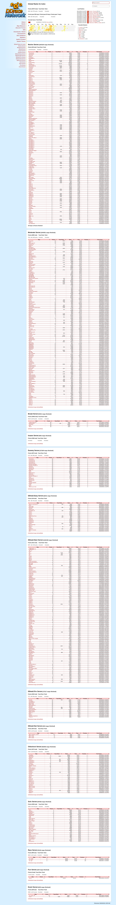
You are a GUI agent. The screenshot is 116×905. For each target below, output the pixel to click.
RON (30, 470)
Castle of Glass (32, 567)
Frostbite (31, 599)
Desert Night (32, 820)
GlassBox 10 (32, 510)
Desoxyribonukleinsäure (34, 307)
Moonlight (31, 177)
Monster (31, 258)
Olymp (30, 351)
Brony (30, 288)
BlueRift (31, 564)
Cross (30, 298)
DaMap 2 (31, 577)
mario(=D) (31, 634)
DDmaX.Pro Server (21, 57)
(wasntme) (31, 87)
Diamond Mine (96, 15)
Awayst (30, 279)
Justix (30, 251)
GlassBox (31, 139)
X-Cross (31, 681)
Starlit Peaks (32, 386)
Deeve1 (30, 581)
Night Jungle (32, 711)
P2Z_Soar (96, 13)
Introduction (32, 76)
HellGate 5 (31, 617)
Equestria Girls (32, 591)
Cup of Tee (31, 244)
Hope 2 (30, 619)
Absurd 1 (31, 91)
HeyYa (30, 618)
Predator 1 (31, 784)
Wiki (24, 29)
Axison (30, 56)
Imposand (31, 250)
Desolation (31, 584)
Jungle (30, 625)
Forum (23, 28)
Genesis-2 (31, 605)
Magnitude (31, 253)
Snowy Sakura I (32, 664)
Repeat (30, 714)
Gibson (30, 318)
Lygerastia (31, 337)
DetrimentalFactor (33, 118)
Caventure (31, 458)
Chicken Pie (31, 107)
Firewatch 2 (31, 130)
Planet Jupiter (32, 264)
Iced (30, 155)
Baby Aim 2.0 (32, 280)
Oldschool (91, 22)
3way (30, 551)
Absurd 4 (31, 94)
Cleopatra (31, 272)
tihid (30, 393)
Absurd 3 (31, 93)
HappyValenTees (33, 516)
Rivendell (31, 372)
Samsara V (31, 478)
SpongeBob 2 (32, 666)
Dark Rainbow (32, 578)
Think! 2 (31, 717)
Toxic (30, 671)
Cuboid (30, 114)
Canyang (31, 290)
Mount (30, 340)
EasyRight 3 (31, 58)
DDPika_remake (98, 22)
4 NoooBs (31, 274)
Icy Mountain (32, 621)
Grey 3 (30, 513)
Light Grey (31, 166)
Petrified (31, 187)
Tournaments (21, 33)
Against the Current (33, 278)
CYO (30, 299)
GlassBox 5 (31, 144)
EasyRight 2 (95, 20)
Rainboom (31, 648)
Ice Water (31, 85)
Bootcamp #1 (32, 285)
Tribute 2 (31, 672)
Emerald (31, 311)
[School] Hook (32, 90)
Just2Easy (31, 162)
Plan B (30, 359)
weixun (30, 399)
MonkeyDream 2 (32, 257)
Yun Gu (30, 404)
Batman (30, 99)
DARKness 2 (32, 579)
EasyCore (31, 507)
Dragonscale (32, 708)
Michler (30, 636)
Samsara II (31, 467)
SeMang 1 (31, 194)
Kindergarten (32, 164)
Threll (30, 210)
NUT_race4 (31, 736)
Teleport (31, 222)
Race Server (22, 63)
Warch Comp (32, 786)
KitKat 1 (31, 627)
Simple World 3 (32, 377)
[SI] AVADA (31, 275)
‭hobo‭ (80, 31)
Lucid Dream (32, 826)
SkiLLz (30, 380)
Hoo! (30, 74)
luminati (31, 335)
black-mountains (33, 561)
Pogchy (30, 361)
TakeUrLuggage (32, 482)
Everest (30, 508)
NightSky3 (31, 347)
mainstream (31, 338)
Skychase (31, 469)
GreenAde (31, 149)
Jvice (30, 252)
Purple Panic (32, 646)
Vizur (30, 214)
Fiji (29, 128)
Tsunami (31, 68)
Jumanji (31, 328)
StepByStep (31, 64)
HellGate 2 (31, 613)
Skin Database (21, 35)
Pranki (30, 364)
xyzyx (30, 896)
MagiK (30, 172)
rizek (30, 373)
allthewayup (32, 423)
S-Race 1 (31, 653)
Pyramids (31, 368)
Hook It (30, 822)
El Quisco (31, 57)
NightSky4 (31, 348)
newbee (30, 179)
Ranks (24, 24)
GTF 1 (30, 608)
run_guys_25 (32, 895)
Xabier (30, 270)
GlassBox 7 (31, 146)
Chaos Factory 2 (32, 572)
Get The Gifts (32, 606)
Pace (30, 477)
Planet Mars (31, 81)
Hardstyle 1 (31, 770)
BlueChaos (31, 104)
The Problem (32, 389)
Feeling (30, 594)
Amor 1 (30, 759)
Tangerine (31, 66)
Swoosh (31, 387)
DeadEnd (31, 580)
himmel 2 (31, 772)
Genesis (31, 604)
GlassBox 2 (31, 140)
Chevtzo (31, 293)
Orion (30, 181)
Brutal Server (22, 49)
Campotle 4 (31, 762)
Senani (30, 197)
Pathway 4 (31, 522)
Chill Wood (31, 54)
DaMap (30, 576)
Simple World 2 (32, 376)
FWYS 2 (30, 601)
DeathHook (31, 306)
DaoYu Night (32, 302)
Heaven (30, 320)
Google (30, 607)
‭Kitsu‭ (80, 32)
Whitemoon (31, 841)
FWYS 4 (30, 603)
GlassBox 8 (31, 147)
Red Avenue (31, 265)
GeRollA (31, 136)
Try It (30, 485)
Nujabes (31, 349)
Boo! (30, 284)
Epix (30, 220)
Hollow (30, 321)
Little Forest (32, 86)
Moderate (91, 13)
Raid (30, 834)
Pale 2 (30, 642)
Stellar (30, 481)
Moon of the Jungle (33, 638)
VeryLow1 (31, 677)
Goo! (30, 73)
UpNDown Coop (32, 397)
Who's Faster (32, 787)
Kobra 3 (30, 79)
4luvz (30, 553)
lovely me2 (31, 633)
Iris (29, 157)
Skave (30, 426)
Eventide (31, 127)
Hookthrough (32, 248)
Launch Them (32, 334)
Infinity (30, 773)
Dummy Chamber (33, 464)
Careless (31, 106)
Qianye (30, 369)
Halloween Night (32, 150)
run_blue (31, 859)
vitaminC (31, 528)
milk (30, 425)
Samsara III (31, 468)
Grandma (31, 424)
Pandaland (31, 643)
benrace (31, 100)
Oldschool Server (21, 60)
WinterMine (31, 680)
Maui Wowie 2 (32, 174)
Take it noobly (32, 206)
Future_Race (32, 134)
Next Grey (31, 342)
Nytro (30, 832)
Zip (29, 531)
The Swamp (31, 392)
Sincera (30, 198)
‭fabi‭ (80, 28)
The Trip (31, 268)
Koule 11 (31, 778)
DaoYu (30, 300)
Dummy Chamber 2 (33, 465)
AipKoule (31, 757)
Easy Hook (31, 310)
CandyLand (31, 105)
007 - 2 (30, 550)
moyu (30, 341)
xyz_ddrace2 (32, 223)
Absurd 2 (31, 92)
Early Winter (31, 309)
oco (30, 350)
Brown (30, 289)
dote (30, 242)
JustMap (31, 626)
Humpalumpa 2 (32, 323)
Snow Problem (32, 381)
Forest (30, 596)
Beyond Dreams (96, 17)
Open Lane (31, 180)
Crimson (31, 763)
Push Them (31, 367)
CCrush (30, 569)
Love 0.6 (31, 631)
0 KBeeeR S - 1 (32, 548)
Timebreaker (32, 839)
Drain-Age (31, 506)
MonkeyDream (32, 255)
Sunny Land (32, 267)
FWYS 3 (30, 602)
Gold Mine (31, 148)
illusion (30, 622)
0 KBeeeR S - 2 (32, 549)
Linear (30, 63)
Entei (30, 313)
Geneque (31, 135)
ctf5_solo (31, 819)
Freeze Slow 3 (32, 769)
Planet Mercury (32, 188)
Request (31, 371)
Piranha (30, 357)
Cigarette (31, 573)
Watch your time (32, 486)
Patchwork (31, 355)
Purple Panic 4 (32, 366)
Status (24, 22)
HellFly (30, 771)
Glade (30, 138)
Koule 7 (30, 790)
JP (29, 327)
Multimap (31, 791)
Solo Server (23, 62)
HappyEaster (32, 610)
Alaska (30, 758)
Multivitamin (32, 710)
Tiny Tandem (32, 84)
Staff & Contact (21, 39)
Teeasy (30, 207)
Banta (30, 97)
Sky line (31, 656)
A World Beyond (32, 422)
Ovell (30, 182)
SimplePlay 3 (32, 379)
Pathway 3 (31, 521)
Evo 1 (30, 592)
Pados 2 (31, 184)
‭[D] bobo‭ (81, 29)
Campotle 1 (31, 760)
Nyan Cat (31, 831)
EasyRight (31, 122)
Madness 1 (31, 780)
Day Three (31, 305)
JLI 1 (30, 624)
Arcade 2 (31, 700)
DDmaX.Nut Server (21, 58)
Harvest (30, 151)
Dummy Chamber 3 (33, 476)
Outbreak (31, 262)
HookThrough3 (32, 249)
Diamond (31, 585)
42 (29, 552)
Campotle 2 (31, 761)
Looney (30, 169)
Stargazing (31, 385)
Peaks (30, 523)
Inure (30, 61)
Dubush (31, 308)
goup (30, 821)
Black (30, 560)
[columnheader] (37, 51)
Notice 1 (31, 712)
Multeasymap (32, 178)
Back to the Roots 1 (33, 504)
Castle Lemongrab (33, 291)
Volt (30, 840)
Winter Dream (32, 679)
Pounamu (31, 189)
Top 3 (30, 212)
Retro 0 (30, 525)
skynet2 (31, 657)
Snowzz (30, 665)
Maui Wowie (31, 173)
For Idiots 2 (31, 133)
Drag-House (31, 588)
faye (30, 317)
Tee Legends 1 (32, 837)
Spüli (30, 204)
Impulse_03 (31, 623)
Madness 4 (31, 781)
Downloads (17, 31)
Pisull (30, 358)
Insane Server (22, 50)
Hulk (30, 154)
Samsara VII (31, 480)
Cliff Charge (31, 112)
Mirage (30, 254)
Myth (30, 639)
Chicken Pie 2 (32, 108)
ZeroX (30, 219)
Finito (30, 595)
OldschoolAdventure (33, 833)
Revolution (31, 651)
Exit (30, 315)
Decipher (95, 16)
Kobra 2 (30, 78)
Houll (30, 153)
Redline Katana (32, 835)
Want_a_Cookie (32, 529)
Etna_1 (30, 314)
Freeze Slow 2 (32, 767)
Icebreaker (31, 75)
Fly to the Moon (32, 709)
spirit (30, 382)
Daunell (30, 303)
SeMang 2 (31, 195)
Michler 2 (31, 637)
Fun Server (23, 65)
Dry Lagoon (31, 120)
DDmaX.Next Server (20, 55)
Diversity (31, 55)
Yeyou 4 (31, 403)
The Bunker (31, 388)
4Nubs (30, 88)
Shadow (31, 221)
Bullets (30, 70)
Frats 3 (30, 597)
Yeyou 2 (31, 401)
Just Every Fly (32, 329)
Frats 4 (30, 598)
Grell (94, 18)
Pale (30, 641)
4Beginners (31, 60)
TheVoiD (31, 669)
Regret (30, 650)
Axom (30, 557)
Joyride (30, 811)
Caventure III (32, 461)
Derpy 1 (30, 582)
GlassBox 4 (31, 143)
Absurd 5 (31, 95)
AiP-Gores (31, 756)
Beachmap (31, 703)
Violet (30, 678)
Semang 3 (31, 196)
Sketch (30, 201)
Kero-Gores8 (32, 332)
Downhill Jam (32, 463)
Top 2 (30, 395)
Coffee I (30, 296)
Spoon (30, 384)
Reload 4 (31, 785)
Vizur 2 (30, 398)
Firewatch (31, 129)
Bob (30, 283)
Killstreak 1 (31, 812)
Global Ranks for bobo (20, 44)
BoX (30, 565)
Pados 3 (31, 185)
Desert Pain (31, 583)
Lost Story (31, 629)
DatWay (30, 813)
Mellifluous (31, 175)
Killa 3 (30, 776)
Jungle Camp (32, 161)
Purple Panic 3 (32, 365)
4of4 (30, 817)
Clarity (30, 295)
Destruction (31, 475)
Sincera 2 (31, 199)
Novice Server (22, 46)
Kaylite (30, 163)
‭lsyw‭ (80, 37)
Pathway (31, 519)
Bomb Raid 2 (32, 472)
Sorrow (30, 203)
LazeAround (32, 273)
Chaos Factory (32, 570)
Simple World (32, 374)
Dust (30, 766)
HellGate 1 (31, 612)
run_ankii (31, 858)
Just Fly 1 (31, 775)
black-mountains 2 (33, 562)
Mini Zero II (31, 827)
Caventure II (31, 460)
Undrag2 (31, 213)
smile (30, 663)
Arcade (30, 699)
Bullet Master (32, 818)
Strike (30, 527)
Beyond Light (32, 102)
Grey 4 (30, 514)
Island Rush (31, 159)
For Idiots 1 (31, 132)
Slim (30, 661)
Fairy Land (31, 509)
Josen (30, 774)
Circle (30, 294)
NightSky (31, 344)
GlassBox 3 (31, 142)
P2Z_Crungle (32, 353)
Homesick (31, 152)
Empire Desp (32, 125)
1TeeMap (31, 755)
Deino (30, 117)
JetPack (31, 518)
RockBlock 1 (32, 652)
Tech (30, 484)
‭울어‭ (80, 35)
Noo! (30, 260)
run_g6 (30, 860)
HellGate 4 (31, 616)
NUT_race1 (31, 735)
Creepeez (31, 575)
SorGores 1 (31, 836)
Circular (30, 110)
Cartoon (31, 72)
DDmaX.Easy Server (20, 54)
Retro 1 (30, 526)
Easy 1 (30, 121)
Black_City (31, 704)
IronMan (31, 158)
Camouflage (95, 12)
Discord (18, 28)
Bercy (30, 558)
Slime (30, 266)
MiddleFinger (32, 339)
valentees (31, 676)
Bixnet (30, 559)
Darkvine (31, 473)
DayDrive (31, 245)
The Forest (31, 53)
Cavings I (31, 292)
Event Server (22, 66)
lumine (30, 336)
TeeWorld (31, 208)
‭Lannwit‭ (81, 27)
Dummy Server (22, 52)
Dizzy (30, 246)
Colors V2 (31, 574)
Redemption (32, 370)
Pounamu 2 (31, 190)
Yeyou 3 (31, 402)
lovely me (31, 632)
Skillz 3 (30, 792)
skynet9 (31, 659)
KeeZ (30, 331)
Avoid (30, 878)
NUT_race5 (31, 737)
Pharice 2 (31, 356)
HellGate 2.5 (31, 614)
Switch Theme (21, 41)
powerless (31, 362)
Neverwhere (31, 259)
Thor (30, 209)
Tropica (30, 269)
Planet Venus (32, 83)
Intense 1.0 (31, 325)
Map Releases (21, 26)
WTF (30, 217)
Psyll (30, 191)
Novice (90, 11)
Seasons (31, 193)
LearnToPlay (32, 62)
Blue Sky (31, 563)
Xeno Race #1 (32, 682)
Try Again (31, 396)
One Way (31, 352)
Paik (30, 713)
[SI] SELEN (31, 276)
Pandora (31, 644)
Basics (30, 98)
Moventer (31, 828)
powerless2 (31, 363)
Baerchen (31, 282)
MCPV (30, 635)
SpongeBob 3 (32, 383)
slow (30, 662)
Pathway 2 (31, 520)
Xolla (30, 218)
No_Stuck (31, 830)
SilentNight (31, 655)
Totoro (30, 670)
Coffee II (31, 297)
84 (29, 554)
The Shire (31, 391)
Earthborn (31, 247)
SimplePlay (31, 378)
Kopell (30, 333)
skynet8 (31, 658)
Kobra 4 (30, 80)
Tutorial (94, 11)
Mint (30, 176)
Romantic (31, 240)
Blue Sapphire (32, 103)
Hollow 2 (31, 322)
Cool (30, 113)
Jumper (30, 824)
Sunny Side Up (32, 65)
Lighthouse (31, 167)
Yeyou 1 (31, 400)
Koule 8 (30, 779)
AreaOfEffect (32, 702)
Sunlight (31, 205)
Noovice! (31, 261)
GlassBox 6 (31, 145)
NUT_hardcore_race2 (34, 734)
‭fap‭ (79, 36)
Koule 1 (30, 788)
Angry (30, 555)
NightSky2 (31, 346)
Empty (30, 312)
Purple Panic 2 (32, 647)
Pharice (30, 263)
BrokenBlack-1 (32, 705)
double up (31, 587)
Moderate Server (21, 47)
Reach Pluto (32, 649)
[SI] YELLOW (32, 277)
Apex (30, 471)
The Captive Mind (33, 668)
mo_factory (31, 783)
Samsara (31, 466)
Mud (30, 810)
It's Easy (31, 160)
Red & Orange (32, 524)
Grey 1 (30, 511)
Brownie (31, 706)
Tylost (30, 673)
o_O (30, 640)
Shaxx (30, 654)
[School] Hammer (33, 89)
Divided (30, 707)
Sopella (30, 202)
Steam (24, 31)
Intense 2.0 (31, 326)
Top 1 (30, 211)
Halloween (31, 609)
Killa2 (30, 777)
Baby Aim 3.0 (32, 281)
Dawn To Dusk (32, 304)
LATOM (30, 628)
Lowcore (31, 170)
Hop (30, 517)
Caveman (31, 568)
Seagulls (31, 192)
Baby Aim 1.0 (32, 243)
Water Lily (31, 216)
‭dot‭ (80, 33)
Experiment (31, 593)
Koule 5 (30, 789)
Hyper (30, 324)
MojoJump (31, 815)
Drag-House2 (32, 589)
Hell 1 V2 (31, 611)
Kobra (47, 22)
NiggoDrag (31, 343)
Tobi (30, 394)
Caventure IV (32, 462)
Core (30, 505)
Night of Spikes (32, 829)
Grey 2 (30, 512)
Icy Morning (31, 620)
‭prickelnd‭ (82, 38)
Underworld (31, 674)
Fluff (30, 131)
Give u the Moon (33, 137)
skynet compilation (33, 715)
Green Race (31, 319)
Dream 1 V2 (31, 590)
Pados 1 (31, 183)
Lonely (30, 168)
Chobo (30, 109)
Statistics (23, 37)
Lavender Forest (32, 165)
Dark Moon (31, 115)
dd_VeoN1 (31, 764)
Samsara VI (31, 479)
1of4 (30, 816)
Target (30, 483)
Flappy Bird (31, 814)
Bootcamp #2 (32, 287)
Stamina (31, 667)
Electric (30, 124)
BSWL (30, 566)
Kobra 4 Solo (32, 825)
